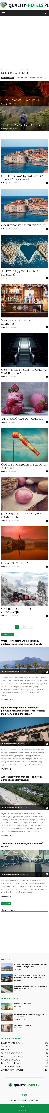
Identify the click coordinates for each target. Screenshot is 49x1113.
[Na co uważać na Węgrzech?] (24, 102)
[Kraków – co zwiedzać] (7, 1006)
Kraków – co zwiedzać (22, 1004)
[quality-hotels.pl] (24, 5)
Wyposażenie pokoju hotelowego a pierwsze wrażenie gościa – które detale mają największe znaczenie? (23, 710)
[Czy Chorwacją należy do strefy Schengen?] (24, 156)
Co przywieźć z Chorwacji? (23, 225)
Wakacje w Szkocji (11, 1059)
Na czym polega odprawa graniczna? (21, 515)
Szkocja (5, 1046)
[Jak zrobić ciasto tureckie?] (24, 399)
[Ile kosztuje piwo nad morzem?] (24, 300)
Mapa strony (25, 1106)
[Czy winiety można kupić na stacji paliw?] (24, 350)
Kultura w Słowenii (7, 77)
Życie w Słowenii (10, 1066)
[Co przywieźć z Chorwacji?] (24, 205)
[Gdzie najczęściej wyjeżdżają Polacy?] (24, 444)
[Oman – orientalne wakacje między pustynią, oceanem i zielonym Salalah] (24, 660)
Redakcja (4, 104)
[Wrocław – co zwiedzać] (7, 1028)
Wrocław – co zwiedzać (23, 1025)
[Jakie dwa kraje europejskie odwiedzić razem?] (24, 863)
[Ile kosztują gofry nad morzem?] (24, 251)
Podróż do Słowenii (21, 77)
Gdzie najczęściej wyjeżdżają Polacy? (24, 466)
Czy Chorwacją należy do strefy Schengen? (22, 178)
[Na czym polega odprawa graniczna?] (24, 494)
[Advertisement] (24, 41)
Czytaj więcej (6, 699)
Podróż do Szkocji (11, 1063)
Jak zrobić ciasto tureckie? (22, 419)
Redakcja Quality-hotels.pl (10, 671)
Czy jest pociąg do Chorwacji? (16, 610)
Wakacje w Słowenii (36, 77)
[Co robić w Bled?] (24, 543)
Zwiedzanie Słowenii (12, 1070)
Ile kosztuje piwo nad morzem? (18, 322)
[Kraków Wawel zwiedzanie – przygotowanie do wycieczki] (7, 1017)
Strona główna (5, 70)
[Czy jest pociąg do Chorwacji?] (24, 589)
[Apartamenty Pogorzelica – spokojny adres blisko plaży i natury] (24, 796)
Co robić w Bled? (14, 563)
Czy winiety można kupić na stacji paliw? (24, 371)
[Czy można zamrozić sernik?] (24, 123)
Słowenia (6, 1049)
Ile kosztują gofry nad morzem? (19, 273)
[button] (46, 13)
